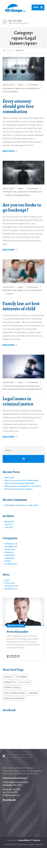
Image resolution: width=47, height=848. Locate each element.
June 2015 (9, 527)
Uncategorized (33, 88)
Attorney (6, 389)
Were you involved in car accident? (19, 489)
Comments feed (11, 586)
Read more (8, 151)
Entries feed (10, 583)
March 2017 (9, 522)
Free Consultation (10, 92)
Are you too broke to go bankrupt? (22, 207)
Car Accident (25, 682)
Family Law (9, 552)
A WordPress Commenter (15, 505)
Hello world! (9, 477)
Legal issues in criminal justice (18, 401)
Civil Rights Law (9, 192)
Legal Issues (20, 88)
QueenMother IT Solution (29, 840)
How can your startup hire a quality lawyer (22, 480)
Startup (8, 561)
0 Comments (32, 85)
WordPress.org (11, 589)
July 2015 (9, 524)
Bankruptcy (10, 682)
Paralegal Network (22, 195)
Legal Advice (8, 88)
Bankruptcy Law (9, 290)
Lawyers (9, 294)
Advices (9, 195)
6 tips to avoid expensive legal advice (20, 483)
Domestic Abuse (18, 389)
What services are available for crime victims (23, 486)
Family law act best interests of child (21, 306)
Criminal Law (8, 386)
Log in (7, 580)
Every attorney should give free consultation (18, 106)
